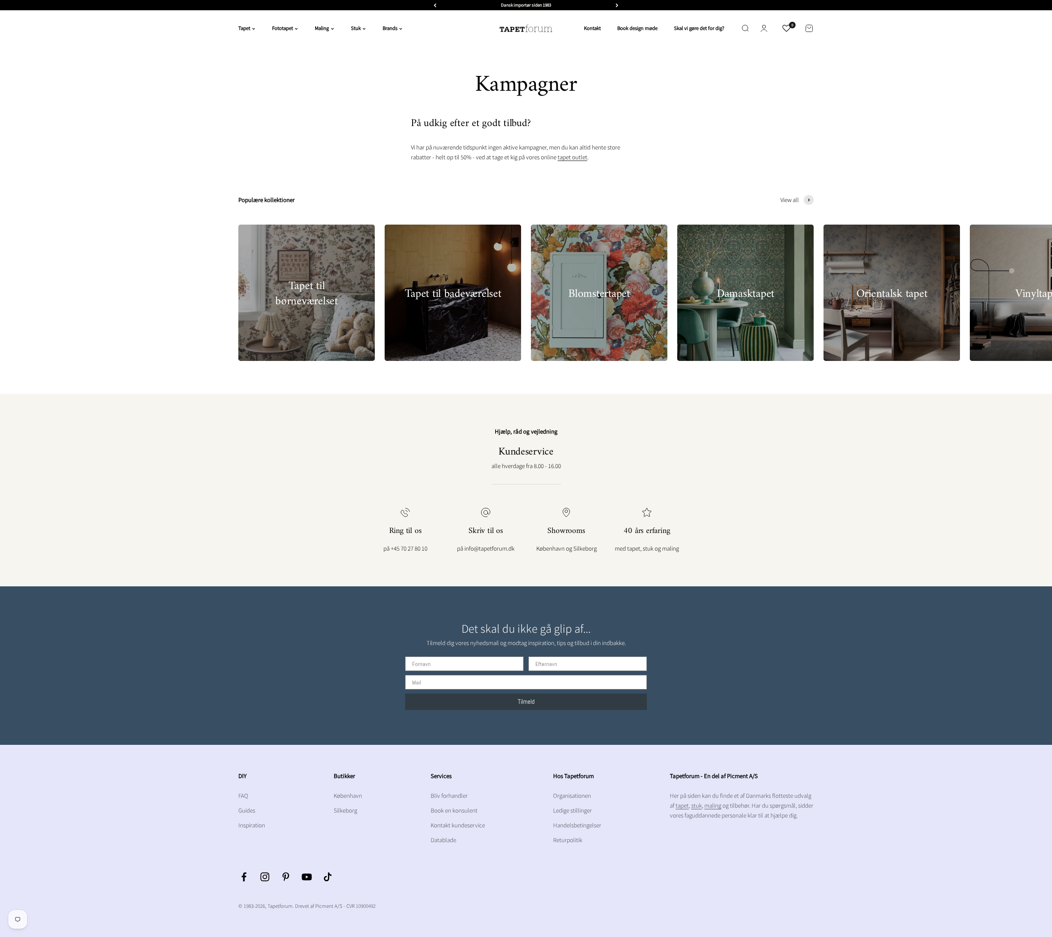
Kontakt (592, 28)
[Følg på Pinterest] (285, 876)
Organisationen (572, 795)
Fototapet (282, 28)
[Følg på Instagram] (264, 876)
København (348, 795)
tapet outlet (572, 157)
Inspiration (251, 825)
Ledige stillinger (572, 810)
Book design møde (637, 28)
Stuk (356, 28)
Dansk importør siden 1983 (526, 5)
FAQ (243, 795)
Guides (246, 810)
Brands (390, 28)
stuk (696, 805)
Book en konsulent (454, 810)
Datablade (443, 840)
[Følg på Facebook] (243, 876)
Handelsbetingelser (577, 825)
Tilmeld (526, 701)
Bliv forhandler (449, 795)
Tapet (244, 28)
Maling (322, 28)
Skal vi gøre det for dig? (699, 28)
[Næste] (617, 5)
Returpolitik (567, 840)
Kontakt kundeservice (458, 825)
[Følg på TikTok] (327, 876)
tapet (682, 805)
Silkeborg (345, 810)
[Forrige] (435, 5)
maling (712, 805)
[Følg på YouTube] (306, 876)
